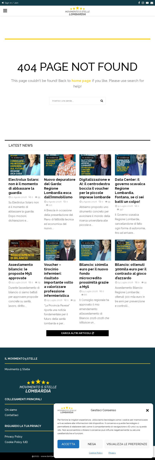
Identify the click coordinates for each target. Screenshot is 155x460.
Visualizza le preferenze (127, 444)
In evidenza (17, 158)
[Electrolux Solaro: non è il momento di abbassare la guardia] (24, 164)
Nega (92, 444)
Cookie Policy (96, 453)
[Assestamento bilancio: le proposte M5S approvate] (24, 250)
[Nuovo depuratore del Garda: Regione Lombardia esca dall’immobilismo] (60, 164)
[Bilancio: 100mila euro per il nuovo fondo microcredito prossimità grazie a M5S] (95, 250)
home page (81, 81)
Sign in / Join (11, 3)
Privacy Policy (13, 436)
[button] (147, 410)
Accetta (68, 444)
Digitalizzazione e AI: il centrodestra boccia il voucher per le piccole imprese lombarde (95, 188)
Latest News (21, 145)
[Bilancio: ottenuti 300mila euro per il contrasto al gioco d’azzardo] (131, 250)
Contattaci (11, 415)
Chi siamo (11, 409)
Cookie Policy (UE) (16, 442)
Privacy (112, 453)
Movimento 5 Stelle (17, 369)
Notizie (14, 243)
